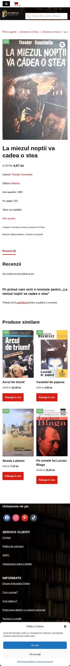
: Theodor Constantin (21, 174)
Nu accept (35, 654)
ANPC (5, 555)
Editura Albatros (18, 234)
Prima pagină (9, 31)
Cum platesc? (9, 601)
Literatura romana (51, 31)
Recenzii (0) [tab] (9, 250)
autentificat (22, 302)
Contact (6, 537)
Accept (35, 645)
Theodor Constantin (34, 234)
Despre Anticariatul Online (16, 583)
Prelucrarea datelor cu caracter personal (35, 661)
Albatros (15, 183)
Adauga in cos (13, 397)
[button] (65, 626)
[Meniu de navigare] (6, 4)
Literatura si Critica (29, 31)
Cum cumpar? (10, 592)
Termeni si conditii (11, 618)
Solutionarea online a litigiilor (17, 564)
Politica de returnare (13, 546)
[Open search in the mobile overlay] (46, 10)
